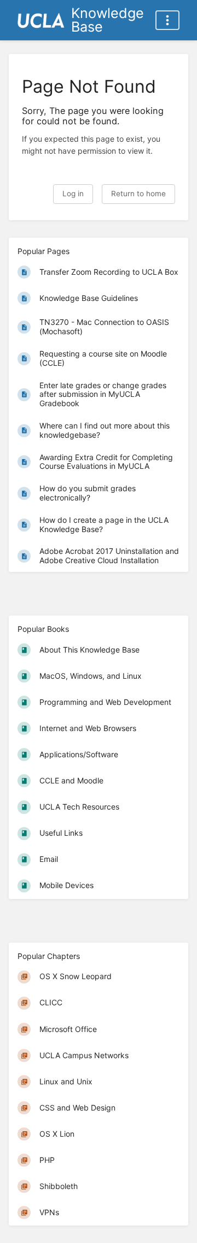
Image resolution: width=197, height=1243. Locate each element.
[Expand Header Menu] (167, 20)
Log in (73, 193)
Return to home (138, 193)
